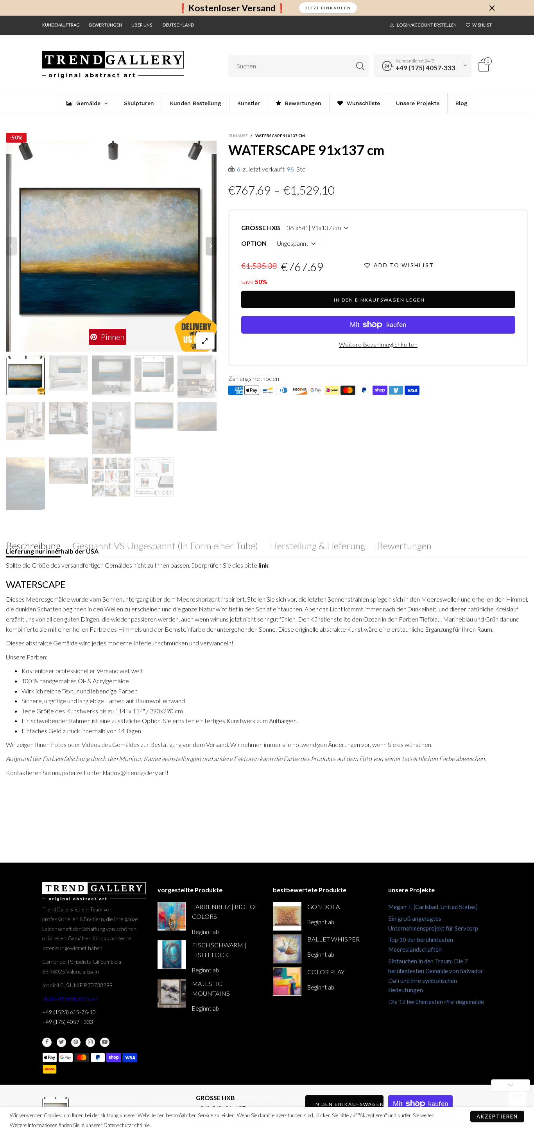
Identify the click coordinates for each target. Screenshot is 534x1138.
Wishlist (482, 24)
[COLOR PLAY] (287, 981)
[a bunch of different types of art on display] (154, 477)
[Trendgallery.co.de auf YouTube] (104, 1042)
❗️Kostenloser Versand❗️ (232, 8)
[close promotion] (492, 8)
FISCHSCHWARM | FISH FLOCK (219, 949)
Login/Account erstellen (427, 24)
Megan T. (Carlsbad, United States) (433, 906)
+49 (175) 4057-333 (425, 68)
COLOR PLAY (325, 971)
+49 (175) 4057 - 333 (67, 1021)
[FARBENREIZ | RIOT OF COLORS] (172, 916)
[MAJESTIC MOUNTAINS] (172, 993)
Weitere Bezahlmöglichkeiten (378, 344)
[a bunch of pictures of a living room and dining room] (111, 477)
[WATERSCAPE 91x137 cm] (111, 246)
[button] (11, 246)
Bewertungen (105, 24)
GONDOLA (323, 906)
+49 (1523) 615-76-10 (69, 1012)
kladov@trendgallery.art (70, 998)
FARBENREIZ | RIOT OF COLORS (225, 911)
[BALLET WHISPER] (287, 948)
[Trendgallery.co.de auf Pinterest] (76, 1042)
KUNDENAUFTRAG (61, 24)
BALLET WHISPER (333, 939)
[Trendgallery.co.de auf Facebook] (47, 1042)
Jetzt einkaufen (328, 7)
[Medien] (205, 341)
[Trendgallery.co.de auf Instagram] (90, 1042)
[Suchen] (360, 66)
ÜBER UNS (141, 24)
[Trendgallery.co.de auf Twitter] (61, 1042)
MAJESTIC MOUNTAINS (211, 988)
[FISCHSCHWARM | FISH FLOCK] (172, 954)
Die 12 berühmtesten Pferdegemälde (436, 1001)
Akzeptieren (497, 1116)
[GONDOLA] (287, 916)
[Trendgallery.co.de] (113, 65)
